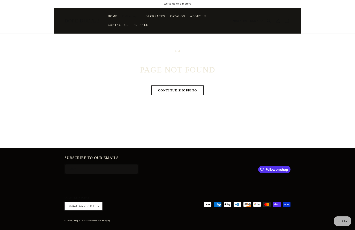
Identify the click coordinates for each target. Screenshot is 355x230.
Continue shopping (177, 90)
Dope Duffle (81, 220)
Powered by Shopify (99, 220)
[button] (131, 16)
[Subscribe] (131, 169)
